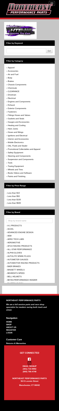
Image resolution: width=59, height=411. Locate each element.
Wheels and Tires (15, 169)
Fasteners (12, 112)
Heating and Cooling (17, 125)
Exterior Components (17, 108)
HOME (9, 322)
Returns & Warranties (16, 343)
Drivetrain (12, 95)
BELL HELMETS (14, 276)
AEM (9, 236)
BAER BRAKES (14, 266)
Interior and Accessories (18, 139)
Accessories (13, 71)
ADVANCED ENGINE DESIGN (20, 232)
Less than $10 (13, 193)
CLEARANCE (13, 91)
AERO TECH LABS (15, 239)
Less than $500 (14, 203)
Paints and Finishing (16, 176)
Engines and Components (19, 101)
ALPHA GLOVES (14, 253)
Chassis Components (17, 84)
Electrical (12, 98)
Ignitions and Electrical (17, 135)
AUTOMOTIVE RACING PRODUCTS (23, 263)
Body (10, 78)
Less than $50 (13, 196)
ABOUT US (11, 327)
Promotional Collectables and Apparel (24, 149)
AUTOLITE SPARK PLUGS (19, 256)
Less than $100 (14, 199)
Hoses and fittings (15, 132)
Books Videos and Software (20, 173)
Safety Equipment (15, 152)
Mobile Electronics (16, 142)
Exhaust (11, 105)
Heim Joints (13, 129)
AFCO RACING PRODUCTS (19, 246)
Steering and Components (19, 156)
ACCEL (10, 229)
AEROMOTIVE (13, 242)
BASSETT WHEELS (16, 270)
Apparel (11, 67)
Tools (10, 163)
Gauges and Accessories (18, 122)
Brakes (11, 81)
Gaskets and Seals (16, 118)
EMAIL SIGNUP (29, 366)
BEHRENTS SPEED (16, 273)
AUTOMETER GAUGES (17, 259)
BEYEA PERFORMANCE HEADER (22, 280)
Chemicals (12, 88)
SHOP (9, 324)
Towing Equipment (16, 166)
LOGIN (9, 333)
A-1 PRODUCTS (14, 225)
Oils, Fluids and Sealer (17, 146)
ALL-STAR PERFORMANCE (19, 249)
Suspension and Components (20, 159)
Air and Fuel (13, 74)
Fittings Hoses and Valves (19, 115)
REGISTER (11, 330)
